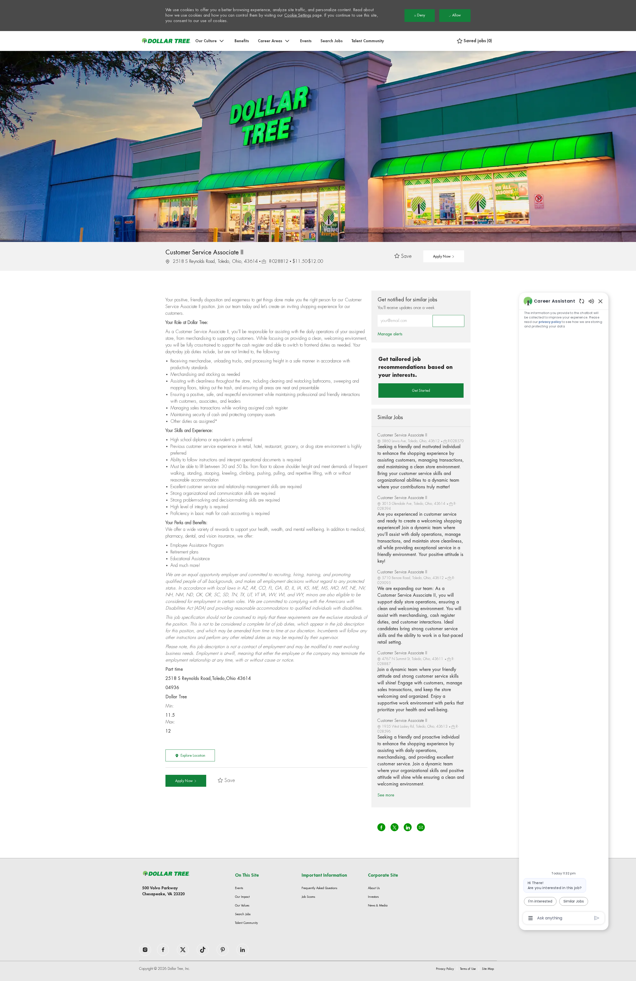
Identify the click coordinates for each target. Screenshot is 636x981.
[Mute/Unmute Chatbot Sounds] (591, 301)
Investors (373, 896)
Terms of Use (468, 968)
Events (306, 41)
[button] (443, 256)
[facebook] (145, 950)
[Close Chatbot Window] (600, 301)
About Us (374, 888)
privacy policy (550, 322)
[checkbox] (403, 256)
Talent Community (368, 41)
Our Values (242, 905)
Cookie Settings (297, 15)
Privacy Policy (445, 968)
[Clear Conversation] (581, 301)
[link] (390, 334)
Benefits (242, 41)
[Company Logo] (166, 40)
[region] (563, 609)
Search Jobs (331, 41)
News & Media (378, 905)
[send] (597, 918)
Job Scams (308, 896)
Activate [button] (448, 321)
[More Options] (530, 918)
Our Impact (242, 896)
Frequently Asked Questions (319, 888)
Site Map (488, 968)
